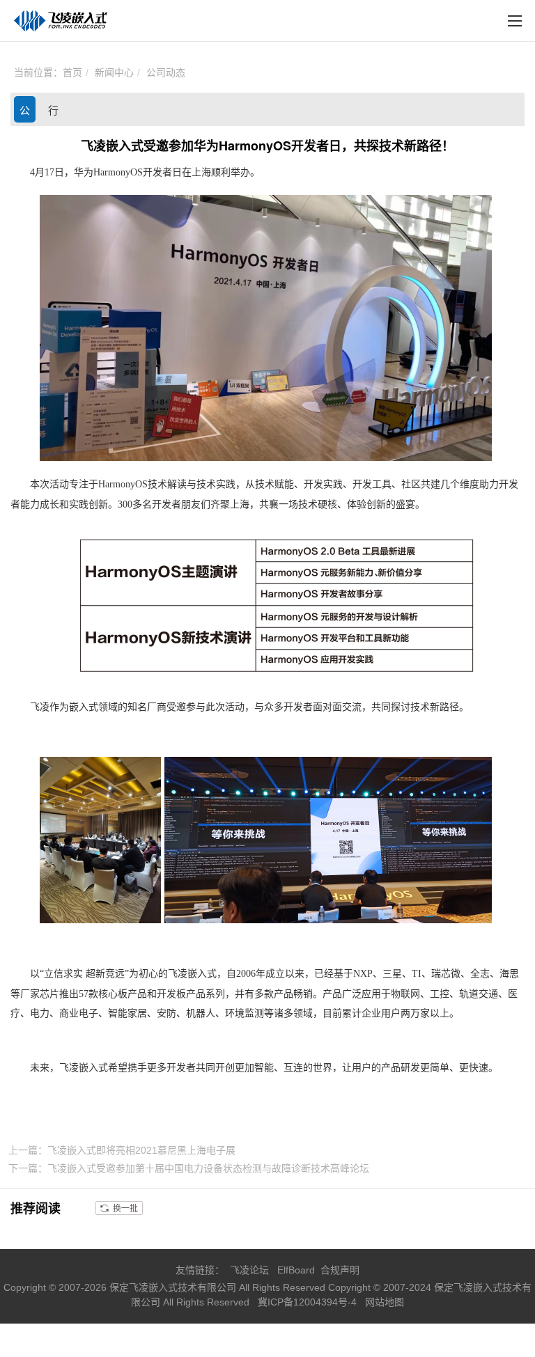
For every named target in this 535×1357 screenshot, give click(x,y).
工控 (439, 994)
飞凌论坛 (249, 1270)
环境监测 (244, 1013)
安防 (166, 1013)
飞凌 (39, 707)
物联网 (405, 994)
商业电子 (78, 1013)
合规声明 (339, 1270)
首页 (72, 72)
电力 (39, 1013)
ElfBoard (296, 1270)
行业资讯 (53, 113)
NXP (363, 973)
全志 (480, 973)
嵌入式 (83, 707)
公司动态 (165, 72)
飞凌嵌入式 (192, 973)
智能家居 (127, 1013)
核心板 (112, 994)
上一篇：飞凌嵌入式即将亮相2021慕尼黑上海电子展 (121, 1150)
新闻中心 (114, 72)
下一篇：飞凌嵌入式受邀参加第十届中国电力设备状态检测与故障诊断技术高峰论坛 (188, 1168)
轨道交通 (478, 994)
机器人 (200, 1013)
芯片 (49, 994)
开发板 (171, 994)
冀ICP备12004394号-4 (308, 1302)
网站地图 (384, 1302)
